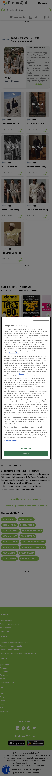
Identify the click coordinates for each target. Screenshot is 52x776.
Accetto (26, 453)
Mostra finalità (26, 448)
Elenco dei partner (10, 440)
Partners (21, 374)
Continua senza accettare (41, 320)
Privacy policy (14, 353)
